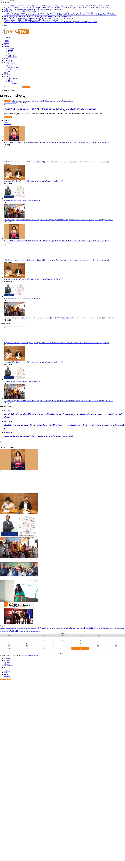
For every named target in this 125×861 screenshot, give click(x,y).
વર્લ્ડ (5, 44)
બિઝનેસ (6, 58)
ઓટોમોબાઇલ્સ (12, 78)
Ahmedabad (2, 628)
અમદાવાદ (11, 48)
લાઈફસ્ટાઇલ (8, 66)
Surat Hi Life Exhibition (25, 631)
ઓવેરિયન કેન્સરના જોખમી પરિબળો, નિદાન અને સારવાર (22, 11)
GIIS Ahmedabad (42, 628)
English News (8, 665)
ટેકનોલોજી (7, 74)
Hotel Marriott (103, 628)
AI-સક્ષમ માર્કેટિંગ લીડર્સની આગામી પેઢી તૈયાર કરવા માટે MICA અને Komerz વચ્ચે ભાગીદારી (33, 9)
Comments (7, 124)
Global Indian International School (59, 628)
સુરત (9, 53)
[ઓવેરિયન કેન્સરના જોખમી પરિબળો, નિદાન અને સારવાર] (14, 198)
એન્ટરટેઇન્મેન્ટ (9, 62)
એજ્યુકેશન (8, 60)
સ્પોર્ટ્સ (6, 73)
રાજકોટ (10, 50)
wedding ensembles (35, 631)
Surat (16, 630)
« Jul (61, 653)
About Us (7, 658)
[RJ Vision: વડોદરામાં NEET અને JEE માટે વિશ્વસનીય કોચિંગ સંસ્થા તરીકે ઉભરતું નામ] (19, 623)
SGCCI (9, 630)
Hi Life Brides (79, 628)
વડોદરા (10, 51)
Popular (6, 120)
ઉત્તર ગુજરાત (12, 55)
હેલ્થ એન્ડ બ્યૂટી (13, 67)
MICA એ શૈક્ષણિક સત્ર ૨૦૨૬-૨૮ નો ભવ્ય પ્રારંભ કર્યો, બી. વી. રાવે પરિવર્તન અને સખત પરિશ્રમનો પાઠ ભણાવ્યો (39, 18)
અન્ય (6, 76)
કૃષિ (9, 80)
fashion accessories (31, 628)
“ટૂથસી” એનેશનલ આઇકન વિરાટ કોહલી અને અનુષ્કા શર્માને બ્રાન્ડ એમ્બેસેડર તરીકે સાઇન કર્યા (50, 109)
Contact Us (7, 662)
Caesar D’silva (9, 628)
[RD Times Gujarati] (14, 34)
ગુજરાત (6, 46)
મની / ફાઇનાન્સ (13, 83)
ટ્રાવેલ (10, 69)
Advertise (7, 660)
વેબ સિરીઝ (11, 64)
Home (6, 41)
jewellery (111, 628)
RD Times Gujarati (10, 103)
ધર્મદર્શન (10, 81)
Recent (6, 122)
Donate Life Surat (22, 628)
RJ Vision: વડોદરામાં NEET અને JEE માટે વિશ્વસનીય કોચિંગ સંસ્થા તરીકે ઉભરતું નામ (31, 20)
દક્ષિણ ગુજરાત (12, 57)
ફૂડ (9, 71)
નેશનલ (6, 43)
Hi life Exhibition (90, 628)
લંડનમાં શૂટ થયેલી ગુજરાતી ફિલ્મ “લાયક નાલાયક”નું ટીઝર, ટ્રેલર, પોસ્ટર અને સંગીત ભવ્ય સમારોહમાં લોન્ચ (38, 16)
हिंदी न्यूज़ (6, 667)
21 (80, 646)
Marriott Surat (117, 628)
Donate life (15, 628)
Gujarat (72, 628)
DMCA (6, 664)
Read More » (8, 117)
